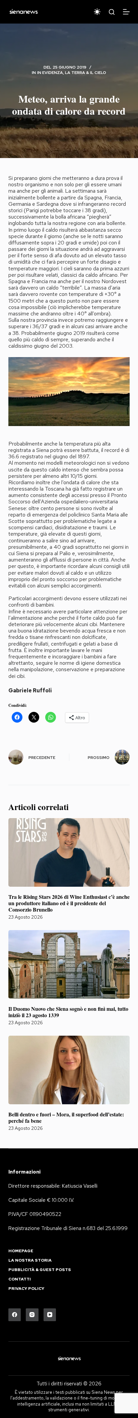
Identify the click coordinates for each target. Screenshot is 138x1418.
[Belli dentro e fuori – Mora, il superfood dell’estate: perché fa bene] (69, 1070)
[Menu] (126, 11)
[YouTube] (50, 1314)
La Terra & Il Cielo (85, 72)
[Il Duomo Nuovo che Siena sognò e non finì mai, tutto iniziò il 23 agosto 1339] (69, 964)
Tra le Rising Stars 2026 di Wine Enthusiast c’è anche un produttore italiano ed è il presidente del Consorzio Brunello (69, 903)
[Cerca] (112, 12)
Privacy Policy (26, 1288)
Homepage (20, 1251)
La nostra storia (30, 1260)
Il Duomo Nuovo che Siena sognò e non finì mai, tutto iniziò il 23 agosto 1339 (68, 1012)
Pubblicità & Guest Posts (39, 1269)
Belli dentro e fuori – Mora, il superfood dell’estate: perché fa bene (66, 1117)
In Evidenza (50, 72)
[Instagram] (32, 1314)
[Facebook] (14, 1314)
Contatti (19, 1279)
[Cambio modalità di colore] (97, 11)
